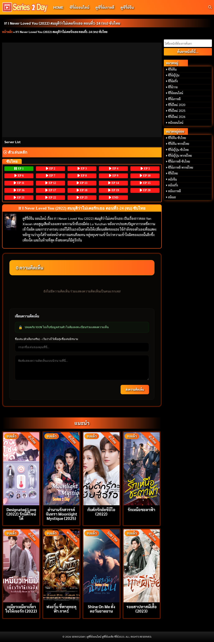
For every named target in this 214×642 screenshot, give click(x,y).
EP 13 (83, 183)
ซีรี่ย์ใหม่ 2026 (176, 117)
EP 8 (83, 175)
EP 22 (52, 197)
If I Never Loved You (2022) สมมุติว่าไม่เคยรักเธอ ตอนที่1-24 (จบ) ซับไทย (62, 23)
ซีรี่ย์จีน (172, 69)
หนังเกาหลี (174, 191)
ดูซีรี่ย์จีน (127, 7)
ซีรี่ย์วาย (173, 87)
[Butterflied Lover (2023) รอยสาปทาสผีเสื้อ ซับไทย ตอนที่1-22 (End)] (142, 565)
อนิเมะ (172, 197)
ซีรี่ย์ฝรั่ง (173, 81)
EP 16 (20, 190)
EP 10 (146, 175)
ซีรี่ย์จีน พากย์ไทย (178, 143)
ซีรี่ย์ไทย (173, 173)
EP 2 (51, 168)
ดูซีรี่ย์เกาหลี (105, 7)
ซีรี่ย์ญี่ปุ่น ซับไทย (178, 150)
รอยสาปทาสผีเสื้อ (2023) (141, 608)
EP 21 (20, 197)
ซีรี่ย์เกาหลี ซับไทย (179, 161)
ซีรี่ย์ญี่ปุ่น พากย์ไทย (180, 155)
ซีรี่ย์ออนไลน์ (79, 7)
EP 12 (52, 183)
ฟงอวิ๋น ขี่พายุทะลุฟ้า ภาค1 (61, 608)
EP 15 (146, 183)
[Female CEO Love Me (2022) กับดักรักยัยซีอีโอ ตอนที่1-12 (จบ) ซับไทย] (101, 468)
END (114, 197)
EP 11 (20, 183)
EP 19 (115, 190)
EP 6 (20, 175)
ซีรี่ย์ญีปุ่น (173, 75)
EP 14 (115, 183)
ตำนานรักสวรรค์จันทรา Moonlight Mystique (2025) (61, 514)
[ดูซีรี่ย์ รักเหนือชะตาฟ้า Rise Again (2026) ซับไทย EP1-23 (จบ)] (142, 468)
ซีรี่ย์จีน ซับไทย (177, 138)
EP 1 (20, 168)
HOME (58, 7)
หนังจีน (172, 179)
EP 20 (146, 190)
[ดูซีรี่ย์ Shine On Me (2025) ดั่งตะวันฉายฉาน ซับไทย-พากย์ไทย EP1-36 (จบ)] (101, 565)
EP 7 (51, 175)
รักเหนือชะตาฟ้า (141, 509)
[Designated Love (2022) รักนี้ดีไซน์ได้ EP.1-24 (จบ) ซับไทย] (21, 468)
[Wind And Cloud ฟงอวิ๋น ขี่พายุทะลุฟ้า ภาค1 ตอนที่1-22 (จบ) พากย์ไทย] (61, 565)
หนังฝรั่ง (173, 185)
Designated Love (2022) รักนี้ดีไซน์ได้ (21, 514)
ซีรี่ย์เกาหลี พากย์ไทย (180, 167)
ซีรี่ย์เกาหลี (174, 99)
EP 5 (146, 168)
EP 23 (83, 197)
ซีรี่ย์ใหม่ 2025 (176, 110)
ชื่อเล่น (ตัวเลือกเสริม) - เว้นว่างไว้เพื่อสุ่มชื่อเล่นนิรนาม (46, 339)
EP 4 (115, 168)
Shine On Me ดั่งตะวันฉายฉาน (101, 608)
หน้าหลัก (7, 32)
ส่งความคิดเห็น (135, 389)
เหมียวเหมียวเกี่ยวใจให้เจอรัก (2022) (21, 608)
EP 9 (115, 175)
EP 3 (83, 168)
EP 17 (52, 190)
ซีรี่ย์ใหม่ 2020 (176, 105)
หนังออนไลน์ (175, 122)
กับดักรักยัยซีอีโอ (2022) (101, 511)
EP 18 (83, 190)
